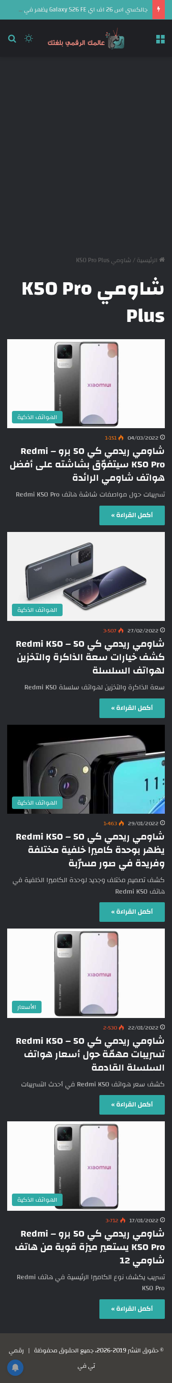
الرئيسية (148, 260)
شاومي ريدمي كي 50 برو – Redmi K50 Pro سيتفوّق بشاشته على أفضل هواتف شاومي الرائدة (87, 464)
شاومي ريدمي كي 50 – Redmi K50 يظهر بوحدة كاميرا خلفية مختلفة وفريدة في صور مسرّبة (90, 850)
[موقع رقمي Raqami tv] (86, 38)
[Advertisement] (86, 152)
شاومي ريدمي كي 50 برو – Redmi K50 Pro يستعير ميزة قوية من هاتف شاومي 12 (90, 1247)
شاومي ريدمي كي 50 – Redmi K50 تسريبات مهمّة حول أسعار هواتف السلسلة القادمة (90, 1054)
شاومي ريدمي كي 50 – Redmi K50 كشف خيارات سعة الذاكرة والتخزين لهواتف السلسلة (90, 657)
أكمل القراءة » (132, 515)
